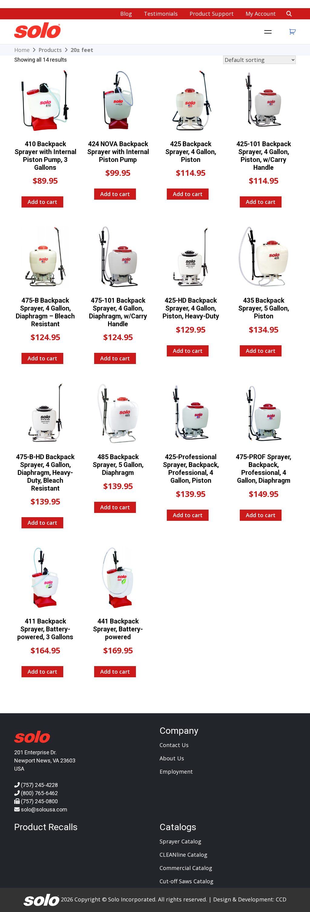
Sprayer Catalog (180, 841)
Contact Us (174, 745)
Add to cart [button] (42, 201)
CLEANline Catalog (183, 854)
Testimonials (161, 13)
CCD (281, 899)
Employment (176, 771)
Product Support (212, 13)
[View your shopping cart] (292, 32)
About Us (172, 758)
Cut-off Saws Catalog (186, 881)
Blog (126, 13)
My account (261, 13)
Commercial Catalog (186, 868)
